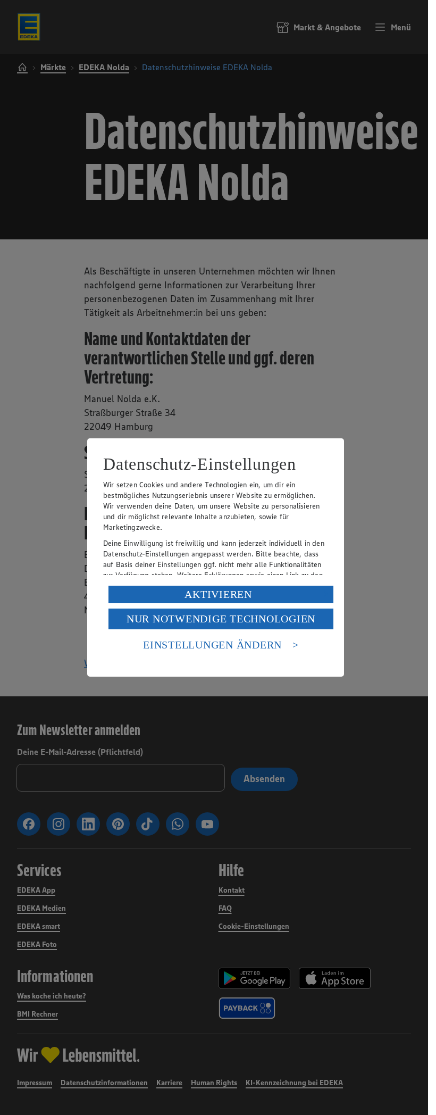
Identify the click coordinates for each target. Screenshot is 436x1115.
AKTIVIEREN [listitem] (218, 594)
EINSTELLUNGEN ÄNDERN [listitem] (212, 645)
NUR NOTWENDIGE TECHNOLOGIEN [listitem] (221, 619)
